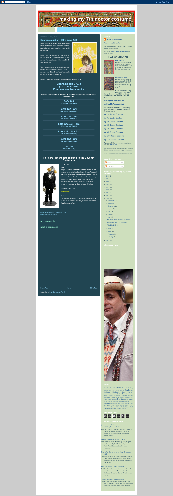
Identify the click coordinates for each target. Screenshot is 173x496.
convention (107, 394)
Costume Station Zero (117, 394)
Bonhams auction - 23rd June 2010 (118, 219)
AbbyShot (106, 388)
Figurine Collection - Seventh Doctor (113, 479)
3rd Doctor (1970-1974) (69, 117)
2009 (108, 240)
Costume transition (114, 395)
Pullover (118, 407)
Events (123, 399)
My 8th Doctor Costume (113, 132)
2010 (108, 198)
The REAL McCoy (113, 225)
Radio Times (125, 407)
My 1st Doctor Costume (113, 114)
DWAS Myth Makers (110, 399)
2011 (108, 195)
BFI (110, 390)
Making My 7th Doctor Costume (95, 19)
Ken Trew (121, 403)
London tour (129, 403)
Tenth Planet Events (114, 408)
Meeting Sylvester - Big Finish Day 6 (113, 439)
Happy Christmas (124, 401)
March (110, 231)
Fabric (105, 401)
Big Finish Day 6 (118, 390)
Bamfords (124, 388)
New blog (107, 405)
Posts (109, 162)
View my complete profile (112, 43)
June (109, 214)
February (111, 234)
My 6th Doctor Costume (113, 129)
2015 (108, 184)
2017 (108, 179)
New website (115, 405)
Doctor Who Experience (126, 397)
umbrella (124, 408)
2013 (108, 190)
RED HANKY (119, 61)
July (109, 211)
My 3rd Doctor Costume (113, 118)
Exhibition (130, 399)
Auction (47, 214)
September (111, 206)
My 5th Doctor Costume (113, 125)
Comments (110, 166)
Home (69, 288)
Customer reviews (127, 395)
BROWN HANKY (121, 78)
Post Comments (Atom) (57, 292)
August (110, 209)
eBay (118, 399)
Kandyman (114, 403)
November (111, 203)
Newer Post (44, 288)
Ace (111, 388)
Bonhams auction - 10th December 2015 (114, 466)
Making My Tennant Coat (114, 101)
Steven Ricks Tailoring (114, 39)
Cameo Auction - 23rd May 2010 (117, 222)
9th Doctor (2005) (69, 147)
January (111, 237)
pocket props (124, 405)
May (109, 217)
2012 (108, 192)
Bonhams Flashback (111, 392)
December (111, 200)
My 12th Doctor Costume (114, 140)
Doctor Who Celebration (111, 397)
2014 (108, 187)
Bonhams (54, 214)
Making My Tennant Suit (114, 104)
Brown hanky (127, 392)
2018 (108, 176)
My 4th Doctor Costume (113, 122)
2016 (108, 181)
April (109, 228)
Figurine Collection (113, 401)
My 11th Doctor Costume (114, 136)
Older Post (93, 288)
